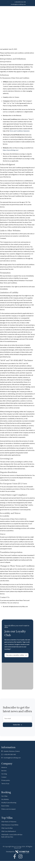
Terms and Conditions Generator (20, 131)
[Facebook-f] (14, 856)
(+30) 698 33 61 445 (20, 2)
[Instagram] (20, 856)
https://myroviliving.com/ (10, 150)
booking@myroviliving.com (18, 4)
